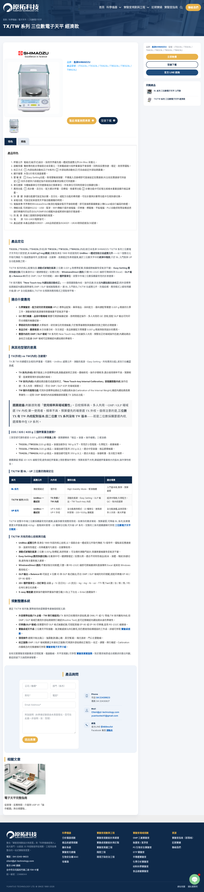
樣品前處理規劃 (70, 842)
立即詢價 (172, 56)
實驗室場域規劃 (141, 832)
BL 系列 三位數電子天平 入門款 (167, 90)
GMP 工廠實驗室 (141, 838)
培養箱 (65, 861)
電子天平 (22, 19)
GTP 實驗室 (139, 852)
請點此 (109, 730)
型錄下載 (106, 120)
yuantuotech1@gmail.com (104, 715)
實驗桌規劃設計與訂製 (108, 842)
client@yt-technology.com (20, 861)
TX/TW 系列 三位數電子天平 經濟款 (169, 99)
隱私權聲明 (193, 886)
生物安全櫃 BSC (70, 857)
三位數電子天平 (35, 19)
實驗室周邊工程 (104, 847)
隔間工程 (101, 852)
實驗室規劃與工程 (134, 7)
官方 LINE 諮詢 (172, 72)
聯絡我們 (193, 7)
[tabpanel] (70, 187)
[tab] (10, 141)
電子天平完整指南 (15, 798)
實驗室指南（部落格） (183, 838)
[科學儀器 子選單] (120, 7)
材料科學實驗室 (141, 866)
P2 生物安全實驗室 (142, 847)
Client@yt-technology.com (105, 712)
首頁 (101, 7)
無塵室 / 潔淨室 (140, 842)
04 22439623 (103, 697)
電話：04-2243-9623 (17, 856)
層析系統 (66, 847)
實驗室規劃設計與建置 (108, 838)
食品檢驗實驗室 (141, 871)
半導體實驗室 (139, 857)
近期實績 (156, 7)
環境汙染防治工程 (106, 857)
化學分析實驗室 (141, 861)
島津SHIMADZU (82, 62)
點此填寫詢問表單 (79, 120)
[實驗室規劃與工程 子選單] (148, 7)
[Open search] (181, 7)
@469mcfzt (107, 726)
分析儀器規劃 (69, 838)
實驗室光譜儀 (69, 852)
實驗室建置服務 (84, 653)
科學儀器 (111, 7)
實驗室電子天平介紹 (56, 646)
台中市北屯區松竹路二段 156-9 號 (22, 869)
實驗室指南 (171, 7)
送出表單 (30, 739)
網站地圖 (181, 886)
